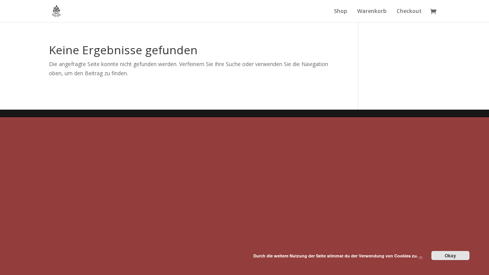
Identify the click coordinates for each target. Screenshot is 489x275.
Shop (340, 11)
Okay (450, 255)
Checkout (409, 11)
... (421, 256)
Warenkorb (372, 11)
